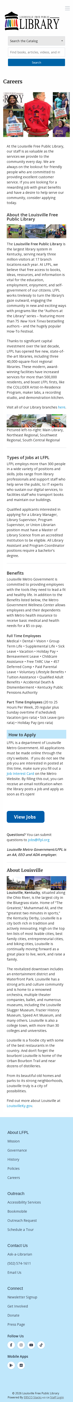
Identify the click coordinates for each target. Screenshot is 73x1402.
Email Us (14, 1272)
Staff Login (57, 1397)
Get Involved (17, 1306)
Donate (13, 1315)
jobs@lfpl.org (38, 839)
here (61, 407)
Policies (13, 1168)
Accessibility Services (24, 1202)
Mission (13, 1141)
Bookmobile (17, 1211)
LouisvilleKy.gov (19, 1105)
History (13, 1159)
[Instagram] (21, 1345)
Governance (17, 1150)
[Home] (32, 20)
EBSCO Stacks (33, 1397)
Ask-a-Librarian (19, 1254)
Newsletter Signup (22, 1297)
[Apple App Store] (21, 1365)
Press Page (16, 1324)
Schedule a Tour (20, 1229)
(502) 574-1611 (19, 1263)
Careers (13, 1177)
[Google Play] (11, 1365)
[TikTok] (41, 1345)
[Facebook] (11, 1345)
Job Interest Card (20, 773)
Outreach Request (22, 1220)
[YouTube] (31, 1345)
